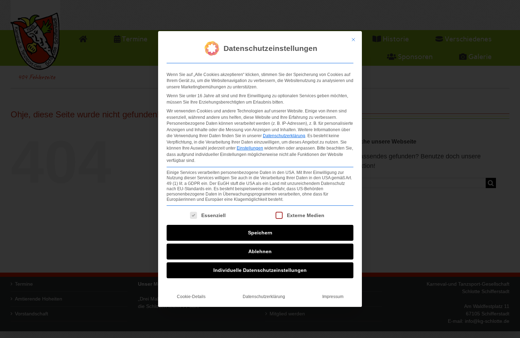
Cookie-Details (191, 296)
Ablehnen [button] (260, 251)
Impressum (332, 296)
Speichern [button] (260, 232)
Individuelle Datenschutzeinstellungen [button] (260, 270)
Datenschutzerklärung (284, 135)
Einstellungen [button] (250, 148)
